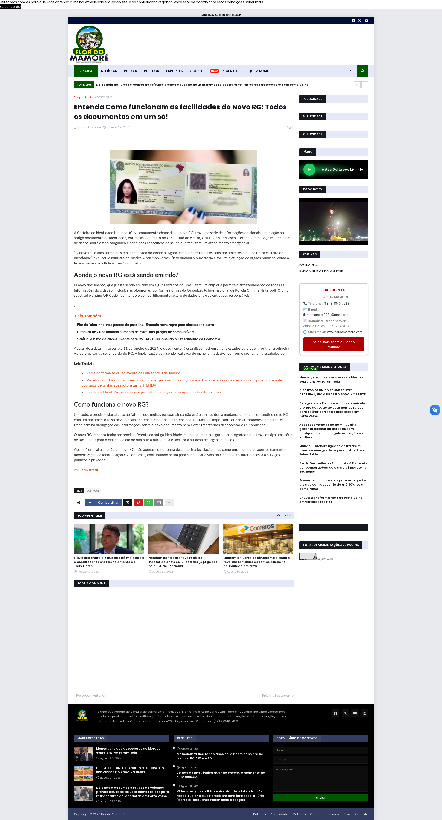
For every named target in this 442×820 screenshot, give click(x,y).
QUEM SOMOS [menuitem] (260, 71)
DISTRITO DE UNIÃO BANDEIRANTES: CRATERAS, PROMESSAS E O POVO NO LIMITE (332, 392)
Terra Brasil (89, 470)
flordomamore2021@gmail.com (326, 314)
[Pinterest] (138, 502)
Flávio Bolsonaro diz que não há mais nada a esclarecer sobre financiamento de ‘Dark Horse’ (109, 562)
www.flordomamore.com (344, 332)
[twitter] (333, 514)
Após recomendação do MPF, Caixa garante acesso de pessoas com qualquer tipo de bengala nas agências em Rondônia (332, 431)
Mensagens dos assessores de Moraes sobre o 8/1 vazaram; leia (331, 379)
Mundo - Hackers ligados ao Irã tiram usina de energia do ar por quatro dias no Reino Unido (333, 450)
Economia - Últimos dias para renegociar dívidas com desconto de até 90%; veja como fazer (332, 484)
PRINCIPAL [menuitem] (85, 71)
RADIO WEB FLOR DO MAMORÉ (321, 271)
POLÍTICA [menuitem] (151, 71)
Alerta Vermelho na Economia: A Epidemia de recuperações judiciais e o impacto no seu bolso (333, 467)
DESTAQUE (104, 97)
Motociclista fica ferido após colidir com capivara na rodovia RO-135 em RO (220, 756)
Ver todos (284, 515)
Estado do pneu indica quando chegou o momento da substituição (221, 775)
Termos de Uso (338, 814)
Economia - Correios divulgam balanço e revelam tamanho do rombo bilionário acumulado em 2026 (256, 562)
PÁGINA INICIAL (310, 265)
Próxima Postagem (276, 695)
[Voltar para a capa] (89, 44)
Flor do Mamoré (113, 814)
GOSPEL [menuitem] (196, 71)
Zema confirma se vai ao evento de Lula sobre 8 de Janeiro (133, 373)
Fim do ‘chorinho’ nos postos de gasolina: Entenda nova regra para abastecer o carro (145, 325)
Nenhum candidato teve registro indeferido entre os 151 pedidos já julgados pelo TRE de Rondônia (183, 562)
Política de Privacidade (270, 814)
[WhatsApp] (148, 502)
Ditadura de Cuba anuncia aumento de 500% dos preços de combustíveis (135, 332)
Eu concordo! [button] (10, 6)
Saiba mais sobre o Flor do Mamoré (334, 344)
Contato (361, 814)
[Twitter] (127, 502)
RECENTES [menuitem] (230, 71)
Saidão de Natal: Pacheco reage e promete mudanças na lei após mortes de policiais (154, 392)
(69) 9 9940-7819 (336, 303)
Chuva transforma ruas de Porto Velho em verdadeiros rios (331, 500)
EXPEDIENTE (334, 290)
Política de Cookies (307, 814)
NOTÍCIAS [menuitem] (109, 71)
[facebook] (333, 512)
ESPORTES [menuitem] (174, 71)
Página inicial (84, 97)
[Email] (158, 502)
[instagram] (333, 516)
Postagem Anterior (90, 695)
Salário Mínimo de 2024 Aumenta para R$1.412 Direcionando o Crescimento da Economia (148, 339)
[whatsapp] (333, 510)
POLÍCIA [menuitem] (130, 71)
